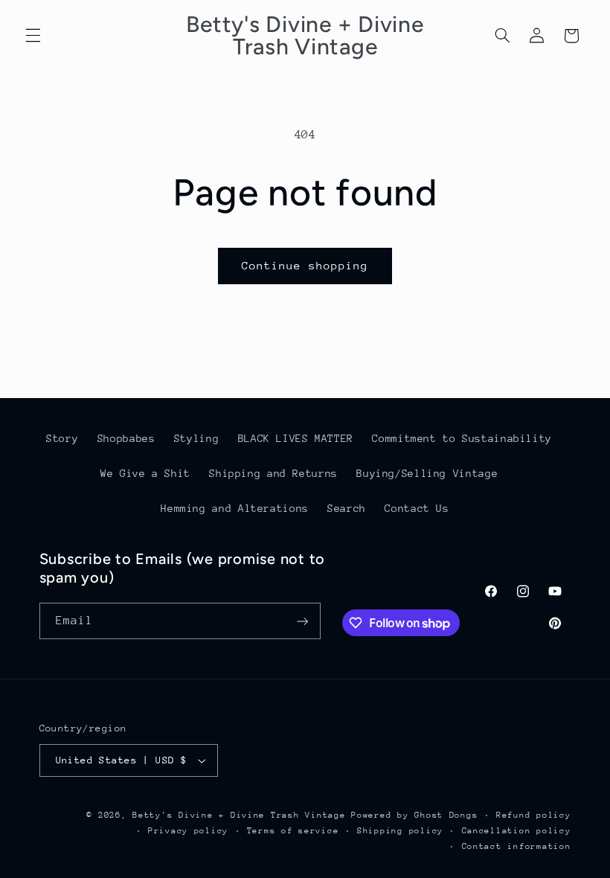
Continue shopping (305, 265)
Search (346, 508)
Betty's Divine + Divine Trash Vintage (238, 815)
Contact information (516, 846)
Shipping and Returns (273, 473)
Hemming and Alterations (235, 508)
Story (62, 438)
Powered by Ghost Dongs (414, 815)
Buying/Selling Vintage (427, 473)
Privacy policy (188, 831)
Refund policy (533, 815)
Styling (196, 438)
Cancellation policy (516, 831)
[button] (33, 36)
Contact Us (417, 508)
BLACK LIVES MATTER (295, 438)
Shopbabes (126, 438)
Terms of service (293, 831)
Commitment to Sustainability (462, 438)
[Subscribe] (302, 621)
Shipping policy (400, 831)
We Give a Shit (145, 473)
